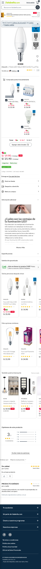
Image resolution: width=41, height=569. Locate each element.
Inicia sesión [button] (30, 2)
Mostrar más (20, 247)
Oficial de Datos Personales (12, 550)
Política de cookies (9, 543)
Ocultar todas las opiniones (20, 453)
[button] (20, 7)
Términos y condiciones (10, 540)
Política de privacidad (10, 547)
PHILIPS (5, 67)
